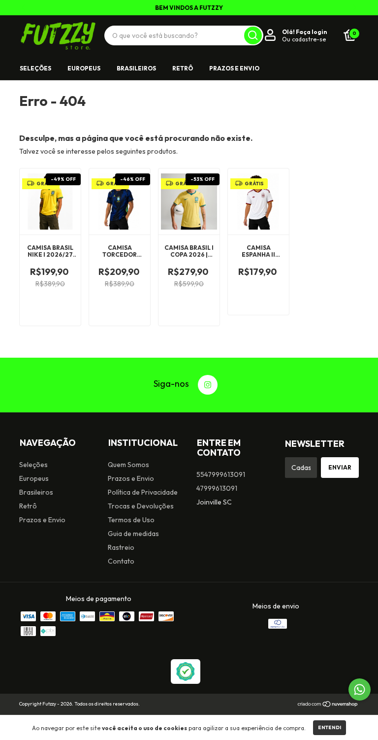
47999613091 (216, 488)
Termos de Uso (131, 519)
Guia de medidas (133, 533)
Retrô (182, 68)
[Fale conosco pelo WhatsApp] (359, 689)
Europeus (83, 68)
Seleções (35, 68)
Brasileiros (136, 68)
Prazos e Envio (234, 68)
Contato (121, 561)
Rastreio (121, 547)
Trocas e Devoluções (141, 506)
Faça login (311, 31)
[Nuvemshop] (328, 705)
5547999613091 (220, 474)
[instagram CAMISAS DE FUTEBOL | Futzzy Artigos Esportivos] (208, 385)
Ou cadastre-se (304, 39)
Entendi (329, 727)
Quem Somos (128, 464)
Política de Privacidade (143, 492)
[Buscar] (253, 35)
